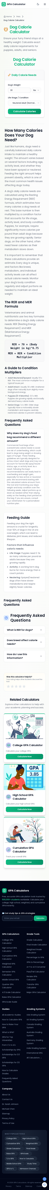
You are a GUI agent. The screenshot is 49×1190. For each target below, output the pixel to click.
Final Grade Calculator (37, 944)
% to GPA (10, 1158)
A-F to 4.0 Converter (36, 967)
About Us (6, 1094)
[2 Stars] (12, 686)
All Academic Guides (11, 1014)
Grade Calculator (34, 940)
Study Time (31, 1163)
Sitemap (6, 1113)
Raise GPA (11, 1153)
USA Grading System (36, 1014)
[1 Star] (8, 686)
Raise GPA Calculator (11, 997)
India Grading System (36, 1048)
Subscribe (40, 918)
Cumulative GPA (13, 1143)
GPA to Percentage (35, 962)
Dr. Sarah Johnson (10, 1104)
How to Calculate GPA (12, 1019)
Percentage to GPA (35, 957)
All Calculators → (34, 1057)
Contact (40, 1186)
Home (9, 16)
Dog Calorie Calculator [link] (14, 20)
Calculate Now (25, 756)
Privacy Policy (8, 1118)
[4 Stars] (20, 686)
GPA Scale (24, 1153)
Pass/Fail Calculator (36, 971)
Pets (18, 16)
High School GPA (28, 1138)
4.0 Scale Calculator (11, 992)
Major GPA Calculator (36, 992)
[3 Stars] (16, 686)
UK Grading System (35, 1019)
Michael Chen (8, 1109)
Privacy (8, 1186)
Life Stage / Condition (18, 97)
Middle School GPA (10, 979)
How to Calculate (27, 1158)
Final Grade (30, 1148)
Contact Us (7, 1099)
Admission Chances (28, 1169)
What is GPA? (8, 1032)
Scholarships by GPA (11, 1049)
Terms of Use (8, 1123)
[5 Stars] (24, 686)
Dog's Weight (14, 85)
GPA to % (10, 1169)
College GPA (11, 1138)
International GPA (34, 1053)
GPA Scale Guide (9, 1002)
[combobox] (36, 90)
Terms (18, 1186)
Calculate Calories (24, 111)
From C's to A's (9, 1045)
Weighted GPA (32, 1143)
